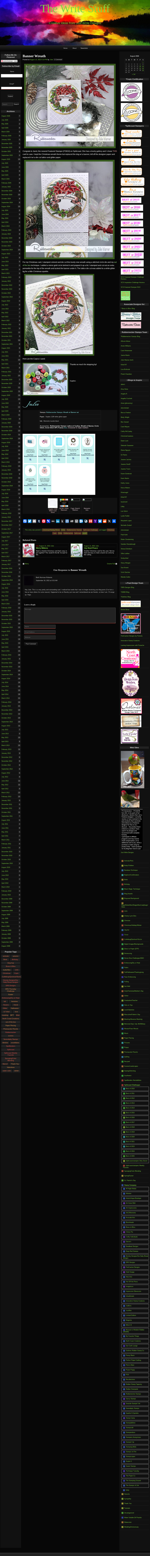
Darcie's (128, 1241)
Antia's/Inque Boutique (133, 1198)
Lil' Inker (7, 1012)
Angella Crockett (126, 398)
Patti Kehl (124, 535)
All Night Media (131, 1189)
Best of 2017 (130, 1122)
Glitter (126, 996)
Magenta (129, 1320)
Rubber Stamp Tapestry (134, 1384)
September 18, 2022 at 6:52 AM (46, 580)
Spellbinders (10, 1046)
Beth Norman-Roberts (44, 577)
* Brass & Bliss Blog (128, 308)
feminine (14, 1001)
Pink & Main (130, 1365)
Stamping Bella (131, 1447)
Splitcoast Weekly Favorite (10, 1054)
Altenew (128, 1193)
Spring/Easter (128, 1176)
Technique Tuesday (132, 1471)
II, (73, 428)
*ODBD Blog (125, 592)
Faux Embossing (130, 977)
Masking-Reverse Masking (133, 1019)
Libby (122, 506)
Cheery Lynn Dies (130, 916)
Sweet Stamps (131, 1466)
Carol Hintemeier (126, 350)
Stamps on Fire (131, 1452)
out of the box (11, 1022)
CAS (125, 911)
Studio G (129, 1461)
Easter (10, 994)
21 (140, 68)
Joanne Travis (125, 469)
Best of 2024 (130, 1151)
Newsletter (84, 48)
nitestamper (125, 530)
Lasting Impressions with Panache (132, 645)
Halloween (15, 1008)
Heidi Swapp (130, 1272)
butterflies (6, 970)
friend (16, 1005)
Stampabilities (130, 1423)
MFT (12, 1015)
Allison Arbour (125, 341)
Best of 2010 (130, 1088)
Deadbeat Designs (132, 1246)
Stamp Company (130, 1185)
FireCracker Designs (133, 1267)
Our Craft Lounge (131, 1346)
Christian (127, 920)
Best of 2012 (130, 1098)
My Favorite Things (132, 1336)
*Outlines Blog (126, 597)
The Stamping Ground (133, 1480)
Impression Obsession (133, 1291)
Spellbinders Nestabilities (132, 1080)
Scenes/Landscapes (131, 1066)
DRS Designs (130, 1262)
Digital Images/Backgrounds (133, 944)
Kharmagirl (124, 492)
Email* (12, 84)
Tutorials (127, 1508)
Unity (127, 1490)
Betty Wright (125, 417)
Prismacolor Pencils (131, 1052)
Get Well (127, 986)
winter (16, 1071)
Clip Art (126, 930)
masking (5, 1015)
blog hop (11, 963)
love (16, 1012)
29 (143, 70)
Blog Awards (128, 894)
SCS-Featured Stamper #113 (130, 287)
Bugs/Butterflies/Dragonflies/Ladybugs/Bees (135, 906)
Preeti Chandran (126, 374)
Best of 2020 (130, 1137)
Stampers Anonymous (133, 1437)
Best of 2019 (130, 1132)
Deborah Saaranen (127, 445)
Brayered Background (131, 898)
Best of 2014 (130, 1108)
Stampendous (130, 1432)
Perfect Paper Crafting (133, 1360)
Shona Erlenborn (126, 549)
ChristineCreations (127, 436)
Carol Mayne (125, 427)
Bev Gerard (125, 422)
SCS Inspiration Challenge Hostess (133, 282)
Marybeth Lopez (126, 520)
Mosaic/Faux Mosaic (131, 1028)
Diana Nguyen (125, 450)
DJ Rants (124, 455)
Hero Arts (129, 1277)
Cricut (126, 935)
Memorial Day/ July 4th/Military (134, 1024)
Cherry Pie (129, 1232)
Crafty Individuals (132, 1237)
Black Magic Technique (132, 889)
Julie (51, 59)
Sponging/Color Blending (132, 1171)
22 (143, 68)
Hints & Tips (128, 1005)
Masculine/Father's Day (132, 1014)
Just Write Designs (127, 852)
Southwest (127, 1075)
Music (126, 1033)
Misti (17, 1015)
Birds (126, 879)
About (75, 48)
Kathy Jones (125, 483)
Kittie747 (124, 365)
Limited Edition (131, 1315)
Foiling (126, 981)
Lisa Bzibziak (125, 369)
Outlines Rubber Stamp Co (135, 1350)
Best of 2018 (130, 1127)
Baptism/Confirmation (131, 875)
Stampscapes (130, 1456)
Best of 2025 (130, 1156)
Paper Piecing (129, 1038)
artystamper (125, 408)
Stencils (127, 1494)
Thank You (127, 1503)
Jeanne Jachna (126, 459)
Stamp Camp (130, 1418)
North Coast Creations (133, 1341)
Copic (16, 973)
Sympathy (127, 1499)
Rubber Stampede (132, 1389)
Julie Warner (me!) (127, 360)
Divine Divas (125, 609)
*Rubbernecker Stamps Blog (130, 336)
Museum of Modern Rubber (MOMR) (133, 1331)
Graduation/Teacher (130, 1000)
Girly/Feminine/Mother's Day (133, 991)
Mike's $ (128, 1325)
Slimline (5, 1043)
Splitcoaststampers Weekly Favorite (133, 1166)
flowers (6, 1005)
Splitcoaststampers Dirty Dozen (136, 1161)
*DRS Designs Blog (127, 587)
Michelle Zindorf (126, 525)
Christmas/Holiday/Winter (132, 925)
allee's (123, 384)
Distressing (128, 953)
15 (143, 66)
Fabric (126, 967)
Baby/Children (129, 865)
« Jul (133, 74)
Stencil (5, 1064)
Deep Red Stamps (132, 1251)
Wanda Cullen (125, 577)
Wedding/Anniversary (131, 1527)
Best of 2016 (130, 1117)
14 (140, 66)
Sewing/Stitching (130, 1071)
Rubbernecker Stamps (133, 1394)
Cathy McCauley (126, 431)
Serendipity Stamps (132, 1408)
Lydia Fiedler (125, 516)
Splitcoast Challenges (132, 1085)
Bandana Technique (131, 870)
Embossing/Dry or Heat (132, 963)
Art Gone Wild (130, 1203)
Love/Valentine (129, 1010)
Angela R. (124, 394)
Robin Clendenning (127, 539)
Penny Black (130, 1355)
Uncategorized (129, 1513)
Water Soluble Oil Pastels (133, 1517)
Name (12, 71)
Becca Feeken (126, 412)
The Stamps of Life (132, 1485)
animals (6, 956)
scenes (10, 1036)
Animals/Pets (128, 861)
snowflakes (15, 1043)
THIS (115, 151)
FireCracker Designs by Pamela (131, 636)
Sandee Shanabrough (128, 544)
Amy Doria (124, 389)
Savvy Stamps (131, 1399)
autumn (15, 956)
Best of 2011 (130, 1093)
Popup (126, 1047)
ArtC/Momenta (131, 1213)
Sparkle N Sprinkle (132, 1413)
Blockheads (130, 1222)
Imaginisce (129, 1286)
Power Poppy (130, 1370)
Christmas (6, 973)
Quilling (126, 1057)
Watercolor (127, 1522)
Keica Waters (125, 488)
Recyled (127, 1061)
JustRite (128, 1310)
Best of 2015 (130, 1113)
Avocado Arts (130, 1217)
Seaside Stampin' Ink (133, 1403)
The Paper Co (130, 1476)
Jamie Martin (125, 355)
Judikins (128, 1306)
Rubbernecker (10, 1032)
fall (5, 1001)
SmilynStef (124, 558)
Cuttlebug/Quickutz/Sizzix (133, 939)
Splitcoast (10, 1049)
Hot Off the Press (132, 1282)
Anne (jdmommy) (126, 403)
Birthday (127, 884)
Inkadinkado (130, 1296)
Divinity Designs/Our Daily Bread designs (135, 1257)
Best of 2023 (130, 1146)
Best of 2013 (130, 1103)
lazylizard (124, 502)
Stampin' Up (130, 1442)
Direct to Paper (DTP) (131, 949)
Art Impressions (131, 1208)
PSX (127, 1375)
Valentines (11, 1067)
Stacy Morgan (125, 563)
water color (7, 1071)
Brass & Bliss (130, 1227)
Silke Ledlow (125, 553)
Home (65, 48)
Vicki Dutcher (125, 572)
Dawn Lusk (124, 441)
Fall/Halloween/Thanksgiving (134, 972)
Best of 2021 (130, 1141)
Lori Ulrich (124, 511)
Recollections (130, 1379)
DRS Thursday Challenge (10, 990)
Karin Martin (125, 478)
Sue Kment (124, 567)
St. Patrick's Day (130, 1180)
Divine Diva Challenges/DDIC (134, 958)
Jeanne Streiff (125, 464)
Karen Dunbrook (126, 474)
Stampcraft (129, 1427)
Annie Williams (126, 346)
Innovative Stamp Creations (130, 640)
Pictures (127, 1043)
